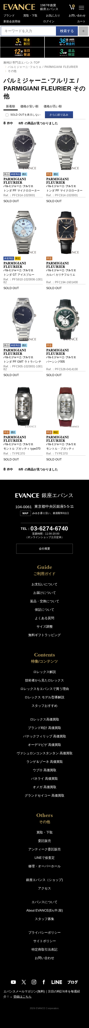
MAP (25, 513)
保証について (44, 609)
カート (81, 21)
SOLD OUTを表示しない (25, 114)
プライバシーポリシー (44, 932)
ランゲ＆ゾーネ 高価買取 (44, 761)
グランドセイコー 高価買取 (44, 795)
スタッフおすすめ (44, 705)
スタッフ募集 (44, 918)
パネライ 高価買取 (44, 778)
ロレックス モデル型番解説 (44, 697)
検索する (67, 31)
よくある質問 (44, 618)
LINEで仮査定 (45, 857)
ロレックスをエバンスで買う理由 (44, 688)
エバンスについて (44, 902)
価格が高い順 (53, 106)
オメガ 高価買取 (44, 787)
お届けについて (44, 592)
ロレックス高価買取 (44, 719)
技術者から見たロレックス (44, 680)
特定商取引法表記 (44, 949)
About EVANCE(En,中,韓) (44, 910)
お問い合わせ (77, 15)
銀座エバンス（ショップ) (44, 879)
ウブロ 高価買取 (44, 770)
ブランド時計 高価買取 (44, 727)
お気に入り (53, 15)
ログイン (48, 21)
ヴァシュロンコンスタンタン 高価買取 (45, 753)
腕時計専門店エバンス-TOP (21, 62)
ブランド (9, 15)
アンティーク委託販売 (44, 849)
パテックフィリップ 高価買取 (44, 736)
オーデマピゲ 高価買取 (44, 744)
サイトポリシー (44, 941)
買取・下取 (30, 15)
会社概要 (44, 548)
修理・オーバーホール (44, 866)
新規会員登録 (11, 21)
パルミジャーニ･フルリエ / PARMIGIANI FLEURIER (43, 67)
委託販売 (44, 840)
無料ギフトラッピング (44, 635)
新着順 (10, 106)
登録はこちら (22, 996)
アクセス (44, 888)
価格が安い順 (29, 106)
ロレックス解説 (44, 671)
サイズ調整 (45, 626)
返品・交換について (44, 601)
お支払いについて (44, 584)
